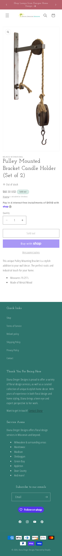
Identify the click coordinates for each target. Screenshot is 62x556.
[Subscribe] (46, 497)
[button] (7, 15)
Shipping (6, 196)
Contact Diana (36, 410)
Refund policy (13, 334)
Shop (9, 318)
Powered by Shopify (42, 549)
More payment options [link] (31, 252)
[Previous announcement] (6, 4)
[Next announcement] (55, 4)
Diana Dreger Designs (27, 549)
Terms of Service (14, 326)
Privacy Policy (13, 350)
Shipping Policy (14, 342)
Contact (10, 358)
